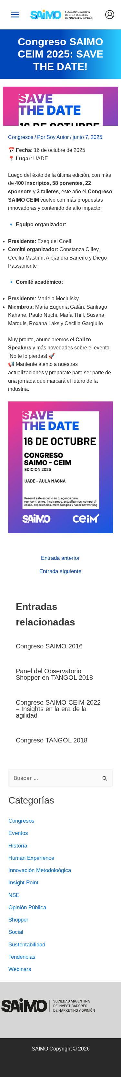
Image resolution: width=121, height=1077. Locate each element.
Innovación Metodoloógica (39, 870)
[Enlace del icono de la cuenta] (110, 14)
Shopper (18, 920)
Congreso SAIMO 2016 (49, 646)
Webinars (19, 969)
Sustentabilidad (26, 945)
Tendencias (21, 957)
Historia (17, 846)
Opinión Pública (27, 907)
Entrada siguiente (60, 571)
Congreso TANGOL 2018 (51, 740)
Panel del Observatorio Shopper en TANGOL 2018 (54, 674)
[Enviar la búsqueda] (105, 779)
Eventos (18, 833)
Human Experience (31, 858)
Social (15, 932)
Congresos (20, 137)
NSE (13, 895)
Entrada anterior (60, 558)
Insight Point (23, 883)
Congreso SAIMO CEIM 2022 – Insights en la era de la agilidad (58, 709)
